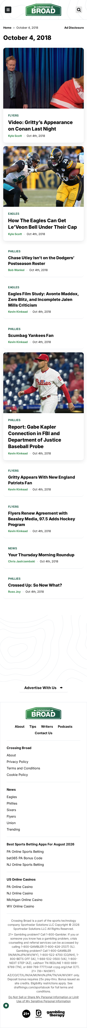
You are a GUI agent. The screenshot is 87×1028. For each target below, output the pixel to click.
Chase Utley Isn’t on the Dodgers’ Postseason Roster (41, 260)
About (19, 726)
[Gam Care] (39, 1014)
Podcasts (65, 726)
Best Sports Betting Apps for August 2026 (40, 844)
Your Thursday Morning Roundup (41, 554)
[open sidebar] (8, 10)
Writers (47, 726)
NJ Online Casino (20, 893)
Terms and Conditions (23, 768)
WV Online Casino (20, 906)
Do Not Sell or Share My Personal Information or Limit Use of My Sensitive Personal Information (43, 999)
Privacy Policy (17, 762)
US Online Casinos (21, 879)
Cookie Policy (17, 775)
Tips (32, 726)
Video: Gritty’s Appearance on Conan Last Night (40, 125)
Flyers (13, 115)
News (12, 548)
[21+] (26, 1014)
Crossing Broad (19, 748)
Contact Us (43, 733)
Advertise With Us (40, 688)
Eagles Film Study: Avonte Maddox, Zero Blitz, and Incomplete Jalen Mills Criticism (43, 299)
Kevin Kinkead (18, 311)
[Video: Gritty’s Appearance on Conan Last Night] (43, 78)
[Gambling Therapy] (56, 1013)
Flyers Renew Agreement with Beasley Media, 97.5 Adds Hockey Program (41, 519)
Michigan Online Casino (24, 900)
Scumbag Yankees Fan (31, 335)
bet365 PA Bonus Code (24, 858)
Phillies (14, 251)
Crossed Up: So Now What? (35, 585)
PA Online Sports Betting (25, 851)
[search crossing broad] (79, 10)
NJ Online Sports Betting (25, 864)
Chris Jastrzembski (21, 561)
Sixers (11, 810)
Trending (13, 829)
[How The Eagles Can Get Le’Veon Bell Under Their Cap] (43, 176)
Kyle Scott (15, 135)
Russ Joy (14, 591)
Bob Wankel (16, 270)
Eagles (13, 213)
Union (11, 823)
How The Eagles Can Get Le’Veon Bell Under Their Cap (42, 224)
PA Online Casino (20, 887)
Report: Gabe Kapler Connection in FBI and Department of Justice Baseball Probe (34, 436)
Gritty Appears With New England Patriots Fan (41, 480)
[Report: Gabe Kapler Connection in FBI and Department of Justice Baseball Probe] (43, 382)
